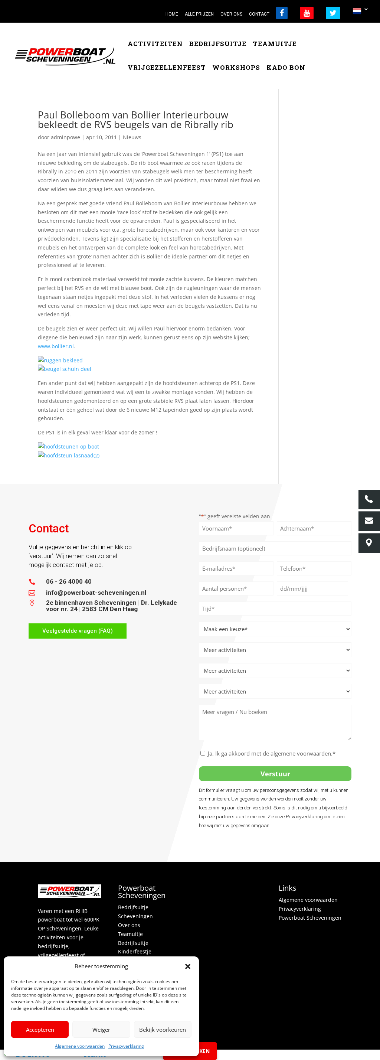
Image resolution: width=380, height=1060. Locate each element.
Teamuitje (275, 44)
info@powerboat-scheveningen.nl (96, 592)
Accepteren (40, 1029)
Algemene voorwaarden (80, 1046)
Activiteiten (155, 44)
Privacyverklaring (126, 1046)
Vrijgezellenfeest (167, 68)
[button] (187, 966)
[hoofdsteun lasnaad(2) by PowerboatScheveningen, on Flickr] (68, 455)
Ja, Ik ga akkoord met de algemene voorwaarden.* (271, 753)
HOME (172, 14)
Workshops (236, 68)
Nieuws (132, 137)
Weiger (101, 1029)
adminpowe (65, 137)
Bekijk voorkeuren (162, 1029)
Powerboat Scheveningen (310, 917)
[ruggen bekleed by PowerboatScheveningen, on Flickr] (60, 360)
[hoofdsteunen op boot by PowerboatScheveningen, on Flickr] (68, 446)
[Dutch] (361, 13)
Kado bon (285, 68)
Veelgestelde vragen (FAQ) (77, 630)
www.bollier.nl (56, 346)
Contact (259, 14)
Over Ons (231, 14)
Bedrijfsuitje (217, 44)
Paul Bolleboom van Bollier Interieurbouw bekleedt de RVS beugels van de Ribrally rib (135, 119)
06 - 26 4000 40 (69, 581)
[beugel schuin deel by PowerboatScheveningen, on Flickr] (64, 368)
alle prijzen (199, 14)
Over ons (129, 925)
